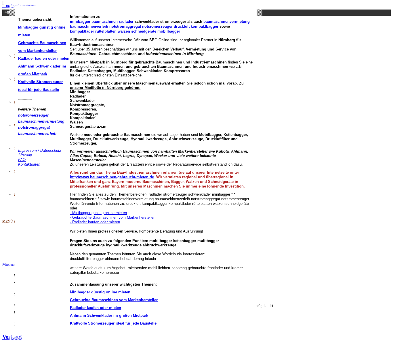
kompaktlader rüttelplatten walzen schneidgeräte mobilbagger (125, 31)
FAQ (22, 160)
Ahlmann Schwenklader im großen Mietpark (109, 315)
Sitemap (25, 155)
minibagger (80, 21)
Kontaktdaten (29, 164)
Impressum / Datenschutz (39, 150)
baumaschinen (104, 21)
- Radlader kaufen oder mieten (95, 222)
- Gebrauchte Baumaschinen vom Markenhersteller (112, 217)
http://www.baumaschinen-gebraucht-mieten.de (112, 177)
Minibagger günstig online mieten (100, 292)
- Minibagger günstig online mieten (98, 213)
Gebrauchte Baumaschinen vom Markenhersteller (114, 300)
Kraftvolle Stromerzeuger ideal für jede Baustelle (113, 323)
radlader (126, 21)
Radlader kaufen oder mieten (43, 58)
